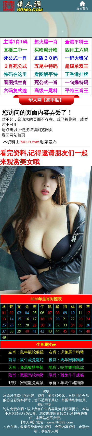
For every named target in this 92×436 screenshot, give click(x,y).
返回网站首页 (13, 135)
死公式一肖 (15, 58)
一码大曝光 (76, 58)
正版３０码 (46, 58)
